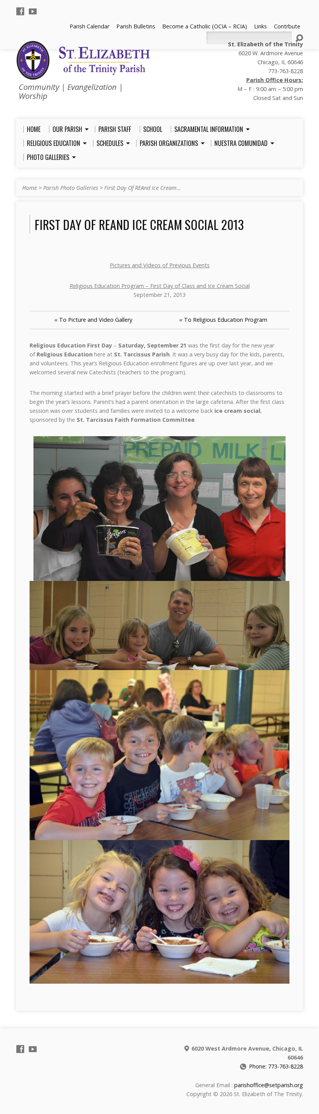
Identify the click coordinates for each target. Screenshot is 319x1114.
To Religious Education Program (225, 319)
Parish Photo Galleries (70, 187)
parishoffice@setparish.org (268, 1085)
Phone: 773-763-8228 (276, 1066)
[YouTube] (33, 11)
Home (29, 187)
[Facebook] (20, 11)
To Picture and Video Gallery (95, 319)
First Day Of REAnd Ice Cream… (142, 187)
